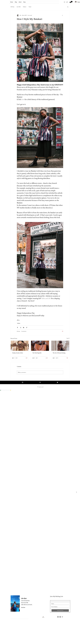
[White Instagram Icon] (22, 382)
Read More (23, 607)
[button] (71, 2)
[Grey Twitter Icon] (67, 2)
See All (68, 338)
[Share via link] (26, 327)
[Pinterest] (60, 617)
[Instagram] (58, 617)
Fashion (24, 6)
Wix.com (26, 618)
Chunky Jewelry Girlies (17, 353)
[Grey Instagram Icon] (64, 2)
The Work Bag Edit (36, 353)
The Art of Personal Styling (59, 353)
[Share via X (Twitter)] (20, 327)
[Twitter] (62, 617)
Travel (30, 6)
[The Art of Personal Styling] (60, 346)
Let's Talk (18, 6)
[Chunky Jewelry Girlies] (20, 346)
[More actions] (62, 15)
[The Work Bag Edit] (40, 346)
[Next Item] (76, 492)
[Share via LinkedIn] (23, 327)
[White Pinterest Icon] (40, 382)
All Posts (12, 6)
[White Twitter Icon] (57, 382)
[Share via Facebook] (17, 327)
